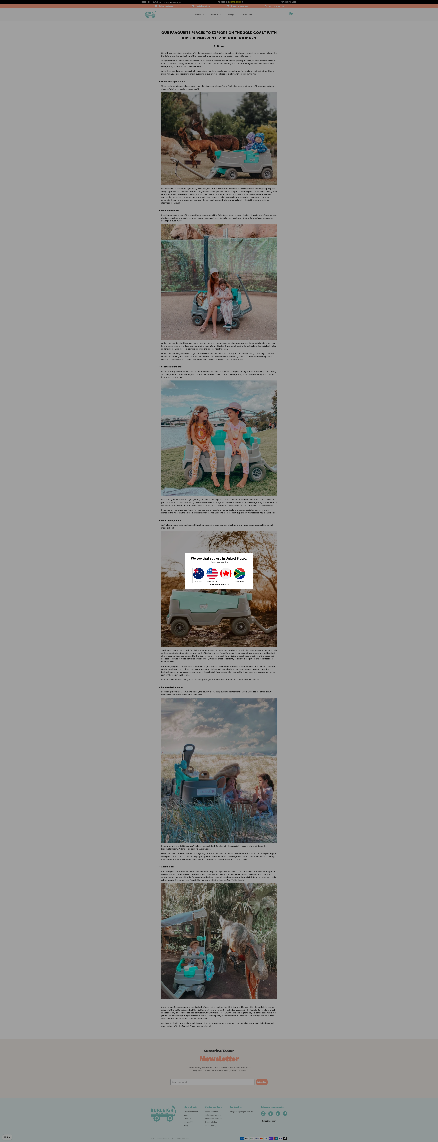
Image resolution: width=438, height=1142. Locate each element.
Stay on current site (219, 584)
